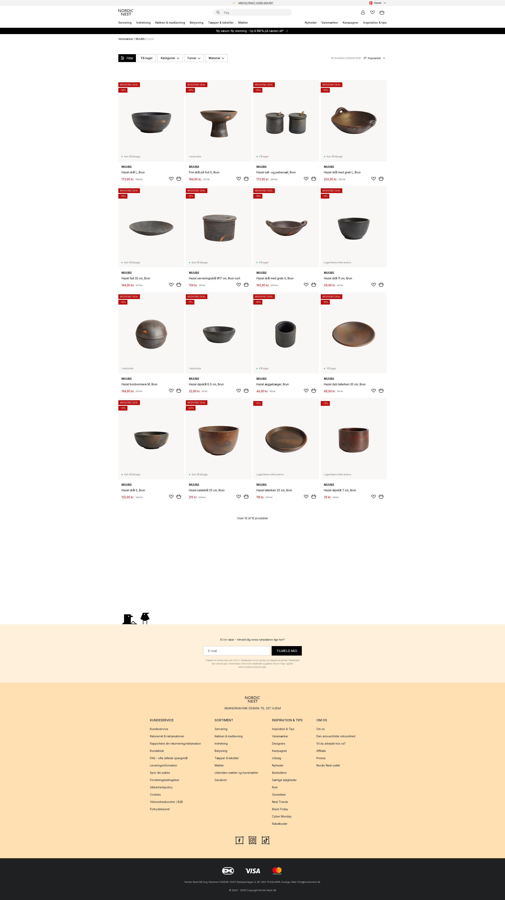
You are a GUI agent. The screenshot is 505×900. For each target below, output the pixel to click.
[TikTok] (265, 839)
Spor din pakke (160, 772)
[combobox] (378, 3)
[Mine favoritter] (372, 12)
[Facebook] (239, 839)
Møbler (243, 22)
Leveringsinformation (163, 765)
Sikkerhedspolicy (161, 787)
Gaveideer (279, 794)
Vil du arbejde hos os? (331, 743)
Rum (275, 787)
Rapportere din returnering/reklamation (175, 743)
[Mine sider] (363, 12)
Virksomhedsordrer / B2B (166, 801)
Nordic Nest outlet (328, 765)
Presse (320, 758)
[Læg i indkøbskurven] (178, 178)
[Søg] (218, 12)
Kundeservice (159, 729)
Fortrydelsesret (160, 809)
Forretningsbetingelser (164, 780)
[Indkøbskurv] (382, 12)
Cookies (155, 794)
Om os (320, 729)
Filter (129, 58)
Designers (278, 743)
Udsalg (276, 758)
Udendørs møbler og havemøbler (236, 772)
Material (214, 58)
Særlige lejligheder (284, 780)
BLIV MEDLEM (244, 2)
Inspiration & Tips (283, 729)
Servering (125, 22)
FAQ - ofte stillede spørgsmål (169, 758)
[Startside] (125, 12)
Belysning (196, 22)
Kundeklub (157, 750)
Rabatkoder (279, 823)
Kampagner (350, 22)
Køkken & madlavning (170, 22)
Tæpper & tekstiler (221, 22)
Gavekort (221, 780)
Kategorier (168, 58)
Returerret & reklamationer (167, 736)
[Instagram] (252, 839)
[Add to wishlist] (171, 178)
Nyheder (311, 22)
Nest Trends (280, 801)
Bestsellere (279, 772)
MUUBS (140, 38)
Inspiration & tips (375, 22)
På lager (146, 58)
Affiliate (321, 750)
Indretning (143, 22)
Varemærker (329, 22)
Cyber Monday (282, 816)
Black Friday (280, 809)
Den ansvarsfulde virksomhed (335, 736)
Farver (192, 58)
